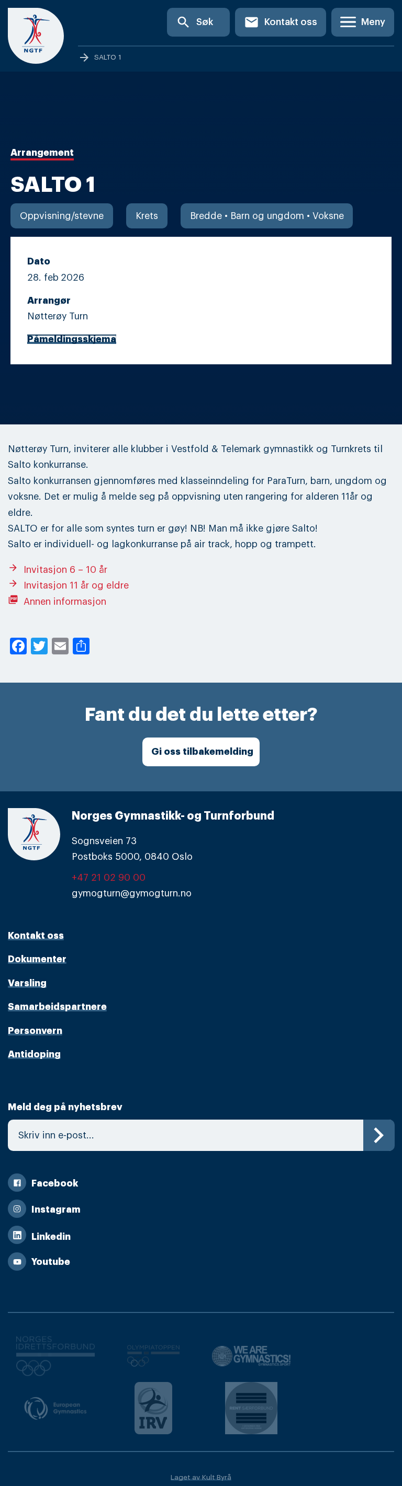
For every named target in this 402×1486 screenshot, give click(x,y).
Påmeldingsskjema (71, 339)
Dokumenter (37, 959)
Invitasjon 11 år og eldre (68, 585)
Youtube (50, 1261)
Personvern (35, 1030)
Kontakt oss (280, 22)
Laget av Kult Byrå (201, 1477)
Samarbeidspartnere (57, 1006)
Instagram (56, 1209)
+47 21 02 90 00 (109, 877)
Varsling (27, 983)
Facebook (54, 1183)
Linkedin (51, 1236)
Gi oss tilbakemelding (202, 751)
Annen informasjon (57, 601)
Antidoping (34, 1054)
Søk (194, 22)
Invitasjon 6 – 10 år (57, 569)
